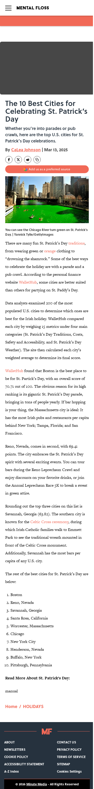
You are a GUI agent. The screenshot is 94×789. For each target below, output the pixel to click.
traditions (76, 243)
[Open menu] (8, 8)
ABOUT (9, 742)
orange (50, 251)
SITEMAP (63, 764)
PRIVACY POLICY (69, 749)
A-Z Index (11, 771)
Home (11, 706)
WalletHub (28, 282)
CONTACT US (66, 742)
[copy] (37, 159)
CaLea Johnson (26, 150)
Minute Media (36, 784)
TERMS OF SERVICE (71, 756)
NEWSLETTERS (14, 749)
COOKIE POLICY (16, 756)
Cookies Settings (69, 771)
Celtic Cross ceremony (49, 521)
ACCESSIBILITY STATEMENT (24, 764)
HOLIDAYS (33, 706)
